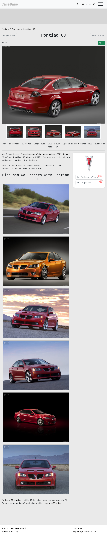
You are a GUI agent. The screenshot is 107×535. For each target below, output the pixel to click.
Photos (5, 29)
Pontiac (16, 29)
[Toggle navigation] (100, 4)
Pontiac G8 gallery (13, 500)
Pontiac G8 (29, 29)
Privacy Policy (10, 531)
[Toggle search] (77, 4)
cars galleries (53, 503)
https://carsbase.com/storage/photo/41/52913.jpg (41, 154)
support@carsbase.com (84, 531)
